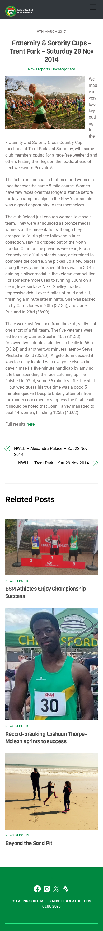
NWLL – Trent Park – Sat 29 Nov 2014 (53, 462)
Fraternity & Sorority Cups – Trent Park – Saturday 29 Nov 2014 (52, 51)
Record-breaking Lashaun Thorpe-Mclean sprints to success (46, 737)
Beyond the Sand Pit (28, 843)
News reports (39, 69)
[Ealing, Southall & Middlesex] (19, 14)
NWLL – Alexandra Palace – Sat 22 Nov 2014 (51, 451)
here (31, 424)
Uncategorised (63, 69)
